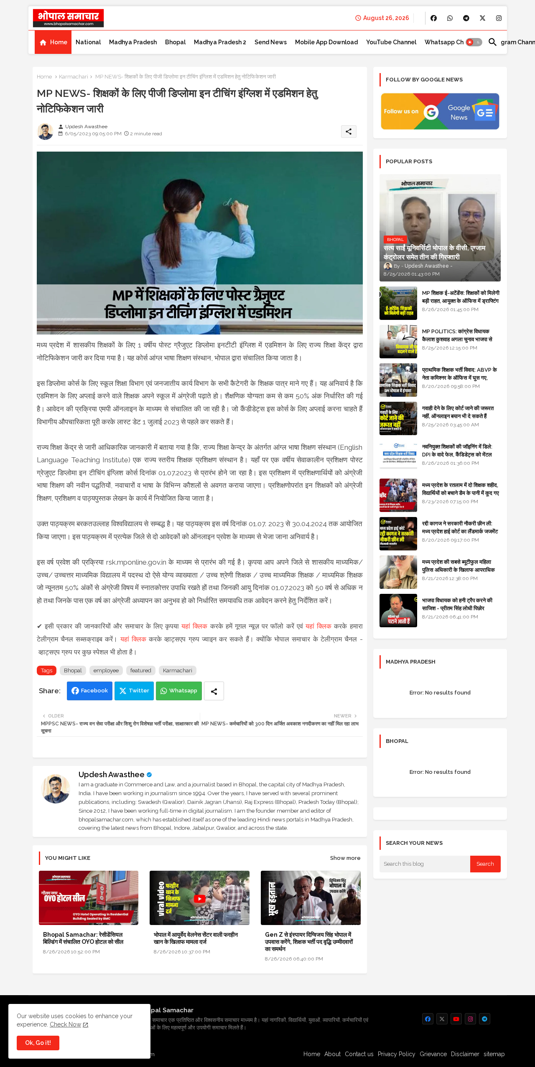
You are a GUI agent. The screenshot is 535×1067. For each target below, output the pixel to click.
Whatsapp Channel (452, 42)
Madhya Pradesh (133, 42)
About (332, 1054)
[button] (474, 42)
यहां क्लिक (194, 626)
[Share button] (214, 691)
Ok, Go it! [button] (38, 1042)
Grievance (433, 1054)
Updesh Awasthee (112, 774)
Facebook (94, 690)
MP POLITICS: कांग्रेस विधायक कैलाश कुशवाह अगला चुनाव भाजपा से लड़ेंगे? (457, 339)
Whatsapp (183, 690)
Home (58, 42)
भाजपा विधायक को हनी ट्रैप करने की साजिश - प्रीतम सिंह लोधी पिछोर (457, 604)
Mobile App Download (326, 42)
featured (140, 670)
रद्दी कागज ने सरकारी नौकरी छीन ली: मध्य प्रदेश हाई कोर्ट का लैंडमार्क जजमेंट (460, 527)
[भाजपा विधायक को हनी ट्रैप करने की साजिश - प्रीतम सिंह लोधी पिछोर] (398, 610)
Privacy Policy (396, 1054)
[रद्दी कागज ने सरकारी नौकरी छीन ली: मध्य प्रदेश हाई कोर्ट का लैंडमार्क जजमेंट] (398, 533)
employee (106, 670)
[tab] (53, 42)
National (88, 42)
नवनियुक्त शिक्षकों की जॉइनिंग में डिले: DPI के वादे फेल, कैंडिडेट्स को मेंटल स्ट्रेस (457, 454)
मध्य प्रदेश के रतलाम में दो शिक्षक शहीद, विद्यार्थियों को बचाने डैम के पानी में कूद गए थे (460, 492)
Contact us (359, 1054)
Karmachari (73, 76)
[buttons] (433, 18)
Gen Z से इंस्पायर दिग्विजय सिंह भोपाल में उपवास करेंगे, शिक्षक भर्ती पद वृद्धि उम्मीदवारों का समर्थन (309, 941)
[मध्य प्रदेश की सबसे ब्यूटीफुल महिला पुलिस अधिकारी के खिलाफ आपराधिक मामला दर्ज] (398, 572)
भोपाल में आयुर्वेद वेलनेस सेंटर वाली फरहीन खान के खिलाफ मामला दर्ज (196, 938)
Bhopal (175, 42)
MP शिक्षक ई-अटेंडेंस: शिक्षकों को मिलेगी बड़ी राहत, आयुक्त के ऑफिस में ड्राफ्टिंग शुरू (460, 300)
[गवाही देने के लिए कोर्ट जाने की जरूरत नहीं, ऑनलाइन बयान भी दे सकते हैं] (398, 418)
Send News (271, 42)
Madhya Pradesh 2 (220, 42)
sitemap (494, 1054)
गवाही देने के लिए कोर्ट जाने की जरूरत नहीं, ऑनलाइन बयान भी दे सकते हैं (458, 412)
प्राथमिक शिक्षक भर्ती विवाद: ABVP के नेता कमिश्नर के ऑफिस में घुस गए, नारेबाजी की (459, 377)
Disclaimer (465, 1054)
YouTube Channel (391, 42)
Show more (345, 858)
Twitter (139, 690)
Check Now (65, 1024)
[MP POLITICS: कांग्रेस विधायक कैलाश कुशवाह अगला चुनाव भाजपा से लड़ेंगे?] (398, 341)
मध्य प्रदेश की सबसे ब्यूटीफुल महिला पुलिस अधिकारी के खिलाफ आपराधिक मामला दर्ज (458, 569)
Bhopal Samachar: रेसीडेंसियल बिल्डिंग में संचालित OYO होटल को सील (83, 938)
